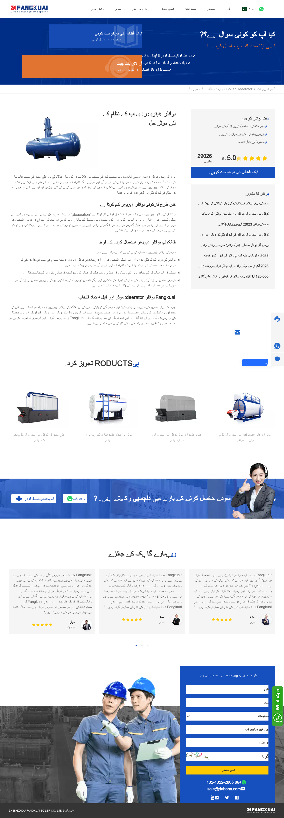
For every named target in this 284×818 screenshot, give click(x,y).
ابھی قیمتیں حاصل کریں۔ (38, 499)
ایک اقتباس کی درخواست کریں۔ (233, 172)
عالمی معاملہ (167, 9)
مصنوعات (190, 9)
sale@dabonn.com (224, 789)
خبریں (117, 9)
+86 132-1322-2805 (224, 782)
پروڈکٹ (261, 89)
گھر (228, 9)
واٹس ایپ (79, 499)
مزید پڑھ (270, 362)
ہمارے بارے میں (140, 9)
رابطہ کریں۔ (96, 9)
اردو (253, 9)
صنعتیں (211, 9)
